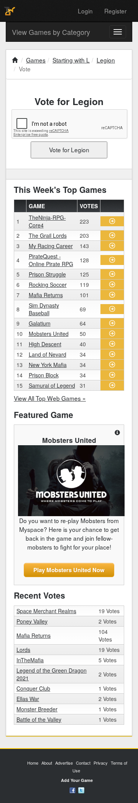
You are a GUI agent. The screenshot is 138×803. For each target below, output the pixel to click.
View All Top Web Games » (50, 398)
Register (115, 11)
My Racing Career (51, 246)
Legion (106, 60)
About (46, 763)
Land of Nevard (47, 354)
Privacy (101, 763)
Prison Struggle (47, 274)
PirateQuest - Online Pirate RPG (51, 260)
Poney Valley (32, 621)
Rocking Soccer (48, 284)
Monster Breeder (37, 709)
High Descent (45, 344)
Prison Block (44, 375)
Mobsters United (49, 333)
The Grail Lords (48, 235)
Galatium (40, 323)
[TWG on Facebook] (72, 790)
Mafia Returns (46, 295)
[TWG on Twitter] (81, 790)
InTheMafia (30, 660)
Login (85, 11)
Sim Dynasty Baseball (44, 309)
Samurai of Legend (52, 385)
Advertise (64, 763)
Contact (83, 763)
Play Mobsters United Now (69, 570)
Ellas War (27, 699)
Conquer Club (33, 688)
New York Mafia (48, 365)
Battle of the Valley (38, 719)
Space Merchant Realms (46, 611)
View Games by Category (51, 32)
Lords (23, 649)
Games (36, 60)
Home (32, 763)
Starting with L (71, 60)
